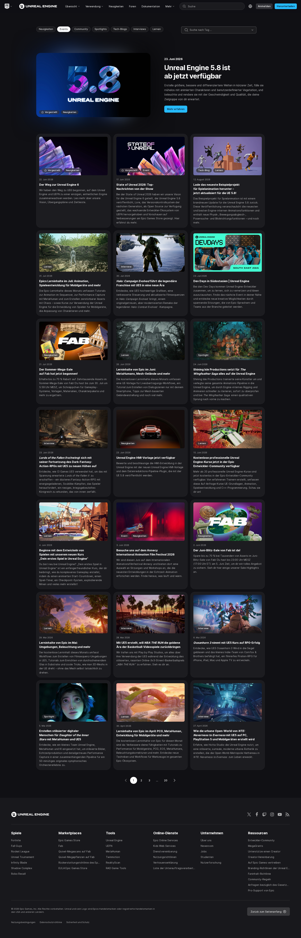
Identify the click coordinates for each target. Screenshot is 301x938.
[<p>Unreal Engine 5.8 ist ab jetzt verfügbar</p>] (150, 85)
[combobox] (220, 30)
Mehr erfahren (176, 109)
